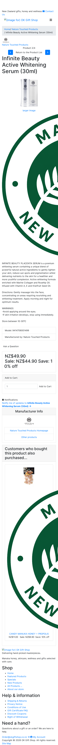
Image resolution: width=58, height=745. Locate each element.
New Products (14, 682)
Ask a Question (11, 346)
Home (7, 29)
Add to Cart (45, 386)
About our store (15, 689)
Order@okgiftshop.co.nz (15, 737)
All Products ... (14, 686)
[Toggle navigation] (51, 20)
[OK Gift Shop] (16, 649)
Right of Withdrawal (17, 717)
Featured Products (16, 676)
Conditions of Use (16, 707)
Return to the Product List (29, 52)
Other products (29, 437)
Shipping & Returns (17, 700)
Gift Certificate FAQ (17, 710)
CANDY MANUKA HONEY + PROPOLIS (29, 633)
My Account (38, 737)
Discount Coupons (16, 713)
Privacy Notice (14, 704)
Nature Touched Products (25, 29)
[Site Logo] (21, 20)
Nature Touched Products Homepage (29, 430)
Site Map (6, 743)
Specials (11, 679)
